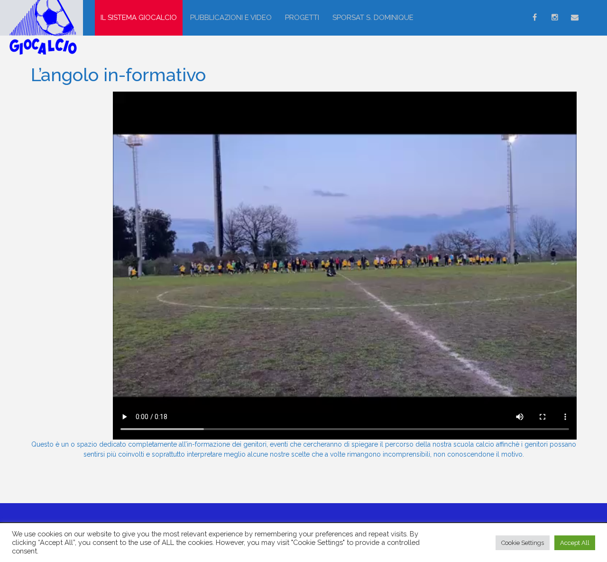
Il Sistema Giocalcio (139, 17)
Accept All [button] (574, 542)
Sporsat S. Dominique (373, 17)
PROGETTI (302, 17)
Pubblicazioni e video (231, 17)
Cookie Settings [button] (522, 542)
